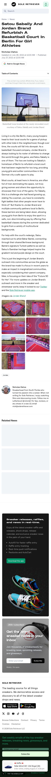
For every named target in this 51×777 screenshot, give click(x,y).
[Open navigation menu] (5, 4)
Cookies (5, 724)
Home (4, 19)
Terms (41, 720)
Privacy (33, 720)
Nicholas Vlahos (10, 52)
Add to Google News (16, 64)
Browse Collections (10, 720)
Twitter (43, 286)
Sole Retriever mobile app (22, 290)
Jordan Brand (19, 296)
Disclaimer (16, 724)
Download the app (16, 561)
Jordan (5, 375)
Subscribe (38, 661)
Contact (24, 720)
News (12, 19)
